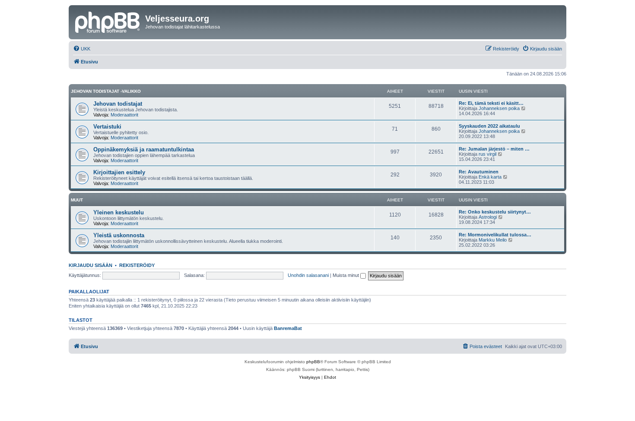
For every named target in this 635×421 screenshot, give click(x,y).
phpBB (313, 361)
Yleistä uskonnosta (118, 235)
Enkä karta (490, 176)
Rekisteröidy (137, 265)
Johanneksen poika (499, 108)
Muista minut (346, 275)
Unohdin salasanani (308, 275)
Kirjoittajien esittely (119, 172)
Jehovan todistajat (117, 104)
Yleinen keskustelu (118, 212)
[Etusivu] (108, 21)
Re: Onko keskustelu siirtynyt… (495, 211)
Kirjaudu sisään (90, 265)
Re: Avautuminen (478, 171)
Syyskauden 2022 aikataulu (489, 126)
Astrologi (488, 217)
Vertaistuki (107, 126)
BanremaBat (288, 328)
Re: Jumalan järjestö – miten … (494, 148)
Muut (77, 200)
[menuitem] (81, 49)
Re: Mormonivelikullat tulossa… (495, 234)
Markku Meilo (493, 239)
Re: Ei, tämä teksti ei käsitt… (491, 103)
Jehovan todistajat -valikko (106, 91)
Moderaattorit (124, 114)
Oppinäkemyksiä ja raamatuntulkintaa (143, 149)
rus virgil (487, 154)
